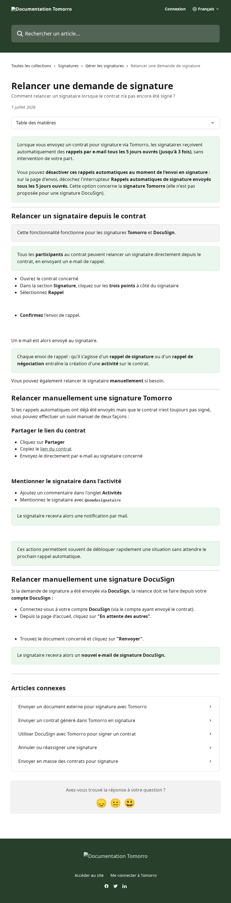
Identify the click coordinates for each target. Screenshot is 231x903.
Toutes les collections (31, 65)
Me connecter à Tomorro (133, 875)
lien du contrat (56, 449)
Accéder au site (89, 875)
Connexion (175, 9)
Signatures (68, 65)
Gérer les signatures (104, 65)
